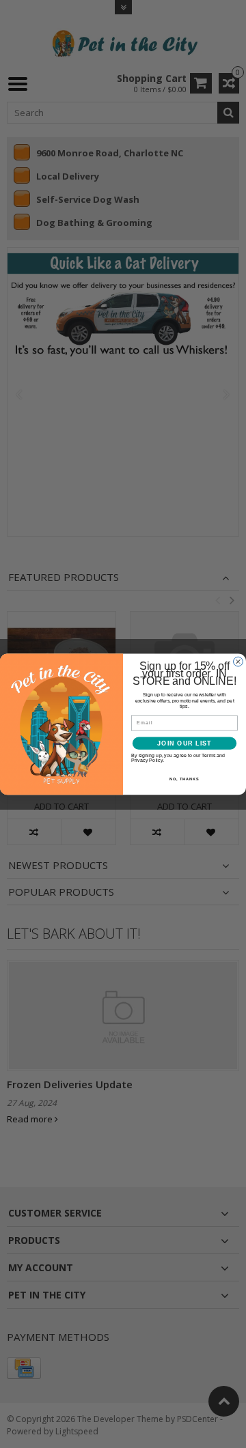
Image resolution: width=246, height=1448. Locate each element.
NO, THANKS (184, 779)
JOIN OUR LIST (184, 742)
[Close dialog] (238, 661)
